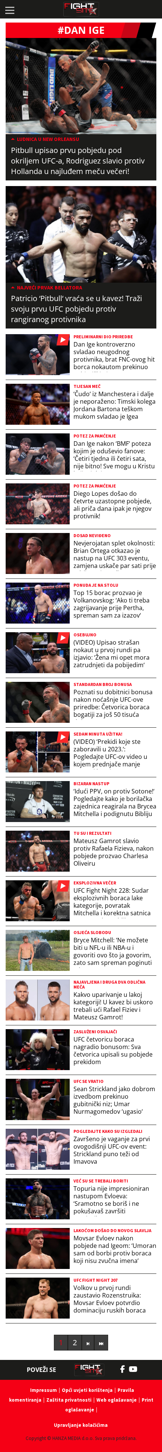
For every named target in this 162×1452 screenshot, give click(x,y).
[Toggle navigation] (9, 9)
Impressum (43, 1390)
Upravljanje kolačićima (81, 1425)
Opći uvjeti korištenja (87, 1390)
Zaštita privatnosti (69, 1400)
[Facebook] (124, 1369)
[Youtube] (137, 1369)
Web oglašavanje (116, 1400)
